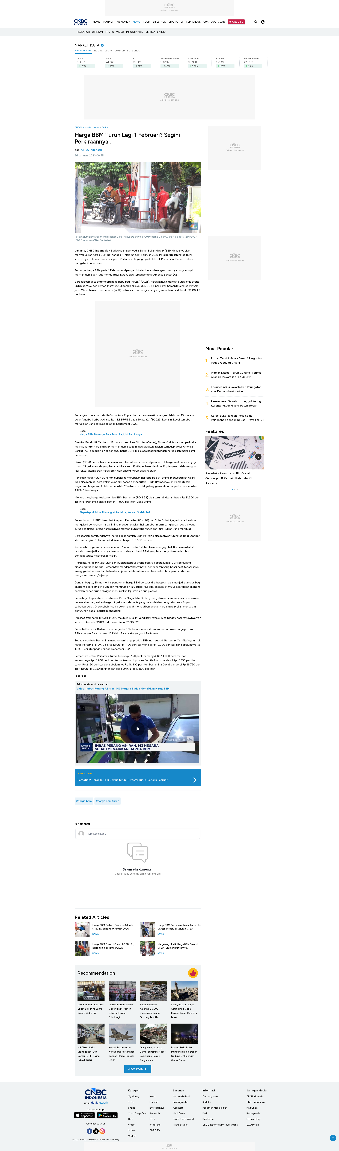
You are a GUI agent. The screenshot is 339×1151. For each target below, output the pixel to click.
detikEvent (179, 1113)
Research (155, 1113)
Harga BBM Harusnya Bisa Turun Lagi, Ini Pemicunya (111, 434)
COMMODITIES (122, 50)
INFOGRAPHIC (134, 31)
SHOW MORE (135, 1068)
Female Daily (253, 1119)
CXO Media (252, 1124)
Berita (105, 127)
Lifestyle (154, 1102)
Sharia (131, 1107)
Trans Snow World (183, 1119)
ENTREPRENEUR (191, 21)
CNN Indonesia (254, 1096)
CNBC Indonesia (83, 127)
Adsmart (178, 1107)
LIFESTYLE (159, 21)
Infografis (155, 1124)
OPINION (97, 31)
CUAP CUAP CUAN (214, 21)
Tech (130, 1102)
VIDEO (120, 31)
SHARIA (173, 21)
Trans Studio (180, 1124)
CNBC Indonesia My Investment (220, 1124)
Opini (131, 1119)
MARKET (108, 21)
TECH (146, 21)
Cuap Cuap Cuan (137, 1113)
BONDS (136, 50)
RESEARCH (83, 31)
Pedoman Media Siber (215, 1107)
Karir (205, 1113)
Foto (152, 1119)
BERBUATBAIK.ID (155, 31)
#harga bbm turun (107, 801)
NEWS (136, 21)
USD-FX (108, 50)
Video (131, 1124)
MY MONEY (123, 21)
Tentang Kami (210, 1096)
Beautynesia (253, 1113)
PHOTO (109, 31)
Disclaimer (208, 1119)
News (96, 127)
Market (132, 1136)
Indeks (131, 1130)
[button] (211, 456)
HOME (96, 21)
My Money (133, 1096)
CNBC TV (237, 21)
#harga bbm (84, 801)
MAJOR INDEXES (83, 50)
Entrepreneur (157, 1107)
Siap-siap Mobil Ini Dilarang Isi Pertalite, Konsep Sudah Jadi (115, 512)
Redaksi (207, 1102)
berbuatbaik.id (181, 1096)
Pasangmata (180, 1102)
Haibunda (252, 1107)
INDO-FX (98, 50)
